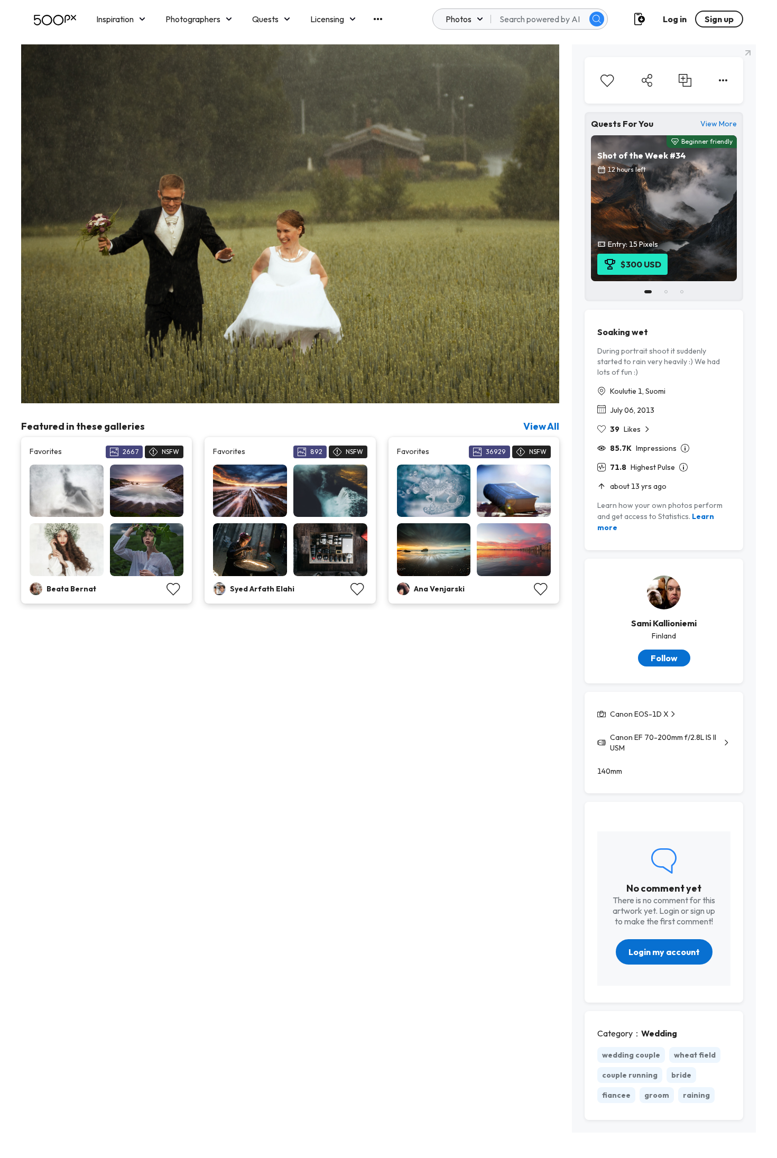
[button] (596, 19)
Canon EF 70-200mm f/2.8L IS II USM (663, 743)
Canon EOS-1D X (639, 714)
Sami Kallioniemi (664, 623)
